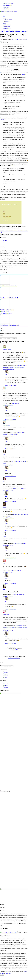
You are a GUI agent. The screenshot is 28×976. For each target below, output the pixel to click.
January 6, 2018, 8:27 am (8, 596)
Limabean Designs (6, 26)
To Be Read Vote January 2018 (19, 543)
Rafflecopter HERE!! (14, 658)
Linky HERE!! (14, 649)
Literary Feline (6, 614)
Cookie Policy (5, 8)
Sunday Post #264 (15, 403)
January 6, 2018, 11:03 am (8, 517)
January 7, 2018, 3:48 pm (8, 405)
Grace (4, 589)
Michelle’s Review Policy (8, 3)
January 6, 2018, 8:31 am (10, 609)
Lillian (4, 563)
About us (5, 17)
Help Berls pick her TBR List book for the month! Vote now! (12, 231)
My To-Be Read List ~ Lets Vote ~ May (8, 285)
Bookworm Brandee (7, 349)
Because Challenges (7, 28)
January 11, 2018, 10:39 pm (11, 385)
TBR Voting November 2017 (6, 313)
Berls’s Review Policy (7, 5)
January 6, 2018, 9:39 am (8, 545)
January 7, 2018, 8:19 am (8, 435)
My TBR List (17, 39)
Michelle (4, 507)
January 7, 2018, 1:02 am (10, 530)
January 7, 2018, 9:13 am (10, 448)
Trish (4, 454)
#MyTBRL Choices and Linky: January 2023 (9, 325)
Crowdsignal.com (10, 220)
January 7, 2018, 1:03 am (10, 501)
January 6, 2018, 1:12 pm (8, 490)
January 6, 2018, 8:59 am (8, 572)
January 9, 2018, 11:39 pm (8, 369)
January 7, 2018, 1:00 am (10, 583)
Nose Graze (8, 973)
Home (4, 16)
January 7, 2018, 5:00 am (8, 465)
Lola (3, 390)
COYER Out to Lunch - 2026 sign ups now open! (14, 31)
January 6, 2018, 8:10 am (10, 643)
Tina (3, 481)
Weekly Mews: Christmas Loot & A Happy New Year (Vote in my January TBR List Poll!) (15, 627)
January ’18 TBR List (16, 570)
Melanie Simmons (6, 425)
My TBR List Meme (7, 24)
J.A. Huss (23, 74)
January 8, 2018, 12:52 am (10, 419)
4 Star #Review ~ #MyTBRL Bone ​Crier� (9, 297)
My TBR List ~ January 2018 (18, 594)
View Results (3, 220)
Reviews (4, 23)
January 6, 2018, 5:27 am (8, 630)
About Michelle (8, 19)
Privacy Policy (6, 7)
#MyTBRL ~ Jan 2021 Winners (6, 309)
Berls (12, 39)
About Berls (7, 21)
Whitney (4, 536)
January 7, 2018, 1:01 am (10, 558)
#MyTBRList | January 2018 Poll (18, 488)
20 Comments (24, 39)
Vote (17, 221)
